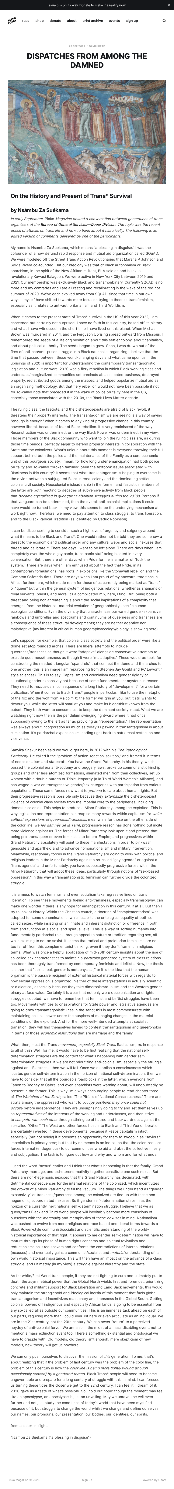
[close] (169, 5)
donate (55, 20)
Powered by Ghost (154, 1480)
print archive (93, 20)
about (72, 20)
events (114, 20)
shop (39, 20)
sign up (132, 20)
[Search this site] (164, 21)
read (25, 20)
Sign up (87, 1480)
